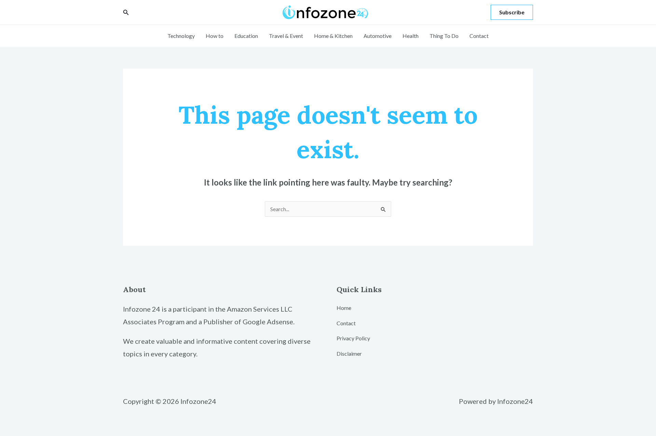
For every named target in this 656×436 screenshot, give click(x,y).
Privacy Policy (353, 338)
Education (246, 35)
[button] (126, 12)
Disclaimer (349, 353)
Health (410, 35)
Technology (181, 35)
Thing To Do (444, 35)
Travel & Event (286, 35)
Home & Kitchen (333, 35)
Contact (479, 35)
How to (214, 35)
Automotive (378, 35)
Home (344, 307)
